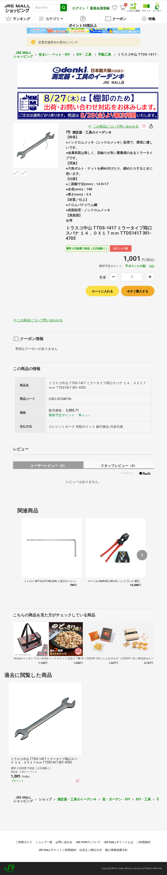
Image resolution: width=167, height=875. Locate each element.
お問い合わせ (63, 842)
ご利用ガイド (23, 842)
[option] (35, 145)
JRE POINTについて (87, 842)
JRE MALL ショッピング (23, 54)
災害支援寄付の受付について (58, 42)
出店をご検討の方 (90, 850)
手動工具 (105, 54)
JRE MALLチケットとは (118, 842)
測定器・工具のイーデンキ (77, 799)
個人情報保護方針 (116, 850)
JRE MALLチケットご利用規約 (57, 850)
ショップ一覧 (43, 842)
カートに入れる (102, 291)
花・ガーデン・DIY (116, 799)
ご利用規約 (143, 842)
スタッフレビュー (119, 466)
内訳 (151, 266)
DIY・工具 (84, 54)
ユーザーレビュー (48, 466)
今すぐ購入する (137, 291)
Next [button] (44, 145)
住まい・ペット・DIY (55, 54)
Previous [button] (26, 145)
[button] (142, 555)
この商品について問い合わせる (116, 126)
